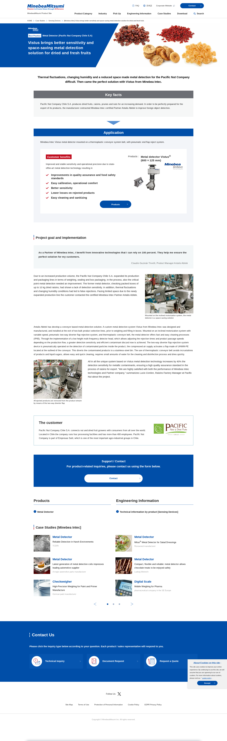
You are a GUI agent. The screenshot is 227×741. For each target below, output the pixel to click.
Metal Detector (45, 512)
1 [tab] (108, 604)
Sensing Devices (54, 21)
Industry (103, 13)
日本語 (149, 6)
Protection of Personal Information (108, 705)
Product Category (83, 13)
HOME (29, 21)
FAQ (137, 6)
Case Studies (164, 13)
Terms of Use (83, 705)
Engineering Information (139, 13)
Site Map (69, 705)
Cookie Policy (133, 705)
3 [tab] (119, 604)
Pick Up (117, 13)
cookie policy (206, 678)
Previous (95, 604)
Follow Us (110, 694)
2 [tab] (114, 604)
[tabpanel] (113, 565)
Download (182, 13)
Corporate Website (164, 6)
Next (132, 604)
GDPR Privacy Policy (153, 705)
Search (200, 13)
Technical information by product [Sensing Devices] (149, 512)
